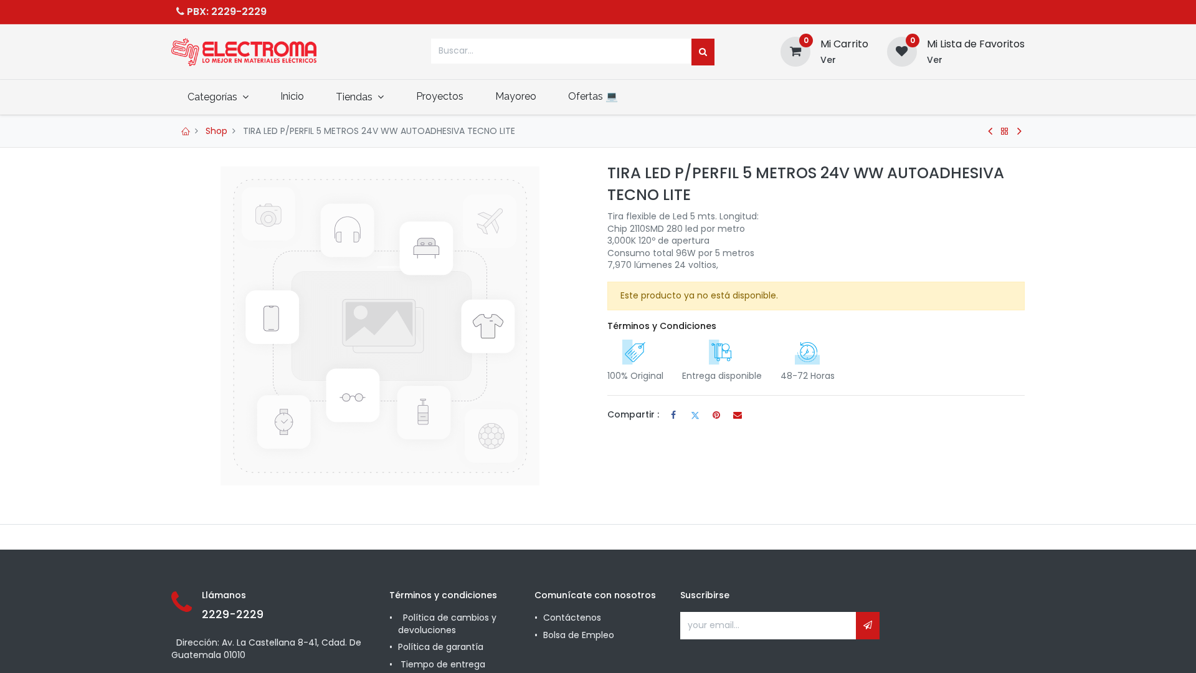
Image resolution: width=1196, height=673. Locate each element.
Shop (216, 131)
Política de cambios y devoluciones (447, 623)
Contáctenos (572, 617)
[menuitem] (292, 96)
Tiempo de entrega (444, 664)
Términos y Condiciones (661, 326)
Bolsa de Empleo (578, 635)
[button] (868, 625)
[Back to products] (1005, 131)
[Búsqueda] (702, 52)
